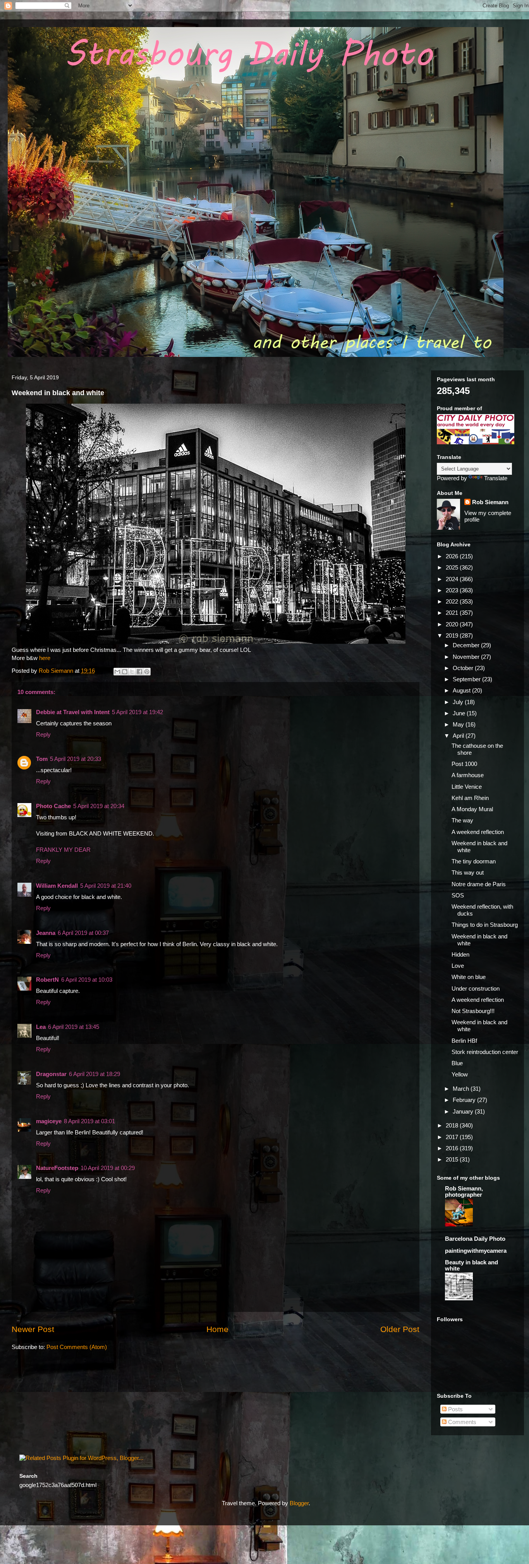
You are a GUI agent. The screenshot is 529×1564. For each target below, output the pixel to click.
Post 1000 (464, 764)
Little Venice (467, 786)
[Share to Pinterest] (147, 671)
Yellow (460, 1074)
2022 (453, 601)
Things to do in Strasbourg (485, 924)
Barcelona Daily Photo (475, 1238)
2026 (453, 556)
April (459, 735)
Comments (461, 1422)
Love (458, 965)
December (467, 645)
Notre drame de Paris (479, 884)
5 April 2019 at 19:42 (137, 712)
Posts (455, 1409)
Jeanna (45, 933)
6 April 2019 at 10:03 (86, 979)
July (459, 702)
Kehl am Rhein (470, 798)
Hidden (460, 954)
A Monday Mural (472, 809)
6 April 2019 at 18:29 (94, 1074)
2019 (453, 635)
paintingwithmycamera (476, 1250)
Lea (41, 1026)
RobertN (47, 979)
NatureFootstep (57, 1168)
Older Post (399, 1329)
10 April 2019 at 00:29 (108, 1168)
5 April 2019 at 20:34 (98, 806)
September (467, 679)
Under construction (476, 988)
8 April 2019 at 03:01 (89, 1121)
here (44, 658)
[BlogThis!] (125, 671)
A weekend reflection (478, 832)
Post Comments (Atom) (76, 1347)
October (464, 668)
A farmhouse (468, 775)
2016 (453, 1148)
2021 (453, 612)
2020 (453, 624)
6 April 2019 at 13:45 (73, 1026)
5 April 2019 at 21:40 (105, 885)
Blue (457, 1063)
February (465, 1100)
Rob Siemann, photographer (464, 1191)
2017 (453, 1137)
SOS (458, 895)
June (460, 713)
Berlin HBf (464, 1040)
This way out (468, 872)
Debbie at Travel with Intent (73, 712)
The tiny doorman (474, 861)
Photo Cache (53, 806)
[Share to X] (132, 671)
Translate (495, 478)
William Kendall (57, 885)
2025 (453, 567)
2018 (453, 1125)
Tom (42, 759)
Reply (43, 734)
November (467, 656)
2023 (453, 590)
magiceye (49, 1121)
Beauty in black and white (471, 1265)
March (462, 1088)
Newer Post (33, 1329)
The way (462, 820)
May (459, 724)
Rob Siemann (490, 502)
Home (217, 1329)
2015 (453, 1159)
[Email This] (117, 671)
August (462, 690)
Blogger (299, 1503)
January (464, 1111)
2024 (453, 579)
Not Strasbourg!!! (473, 1011)
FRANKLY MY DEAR (63, 849)
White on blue (469, 977)
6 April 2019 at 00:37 (83, 933)
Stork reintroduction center (485, 1052)
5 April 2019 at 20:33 (75, 759)
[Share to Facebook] (139, 671)
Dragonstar (51, 1074)
